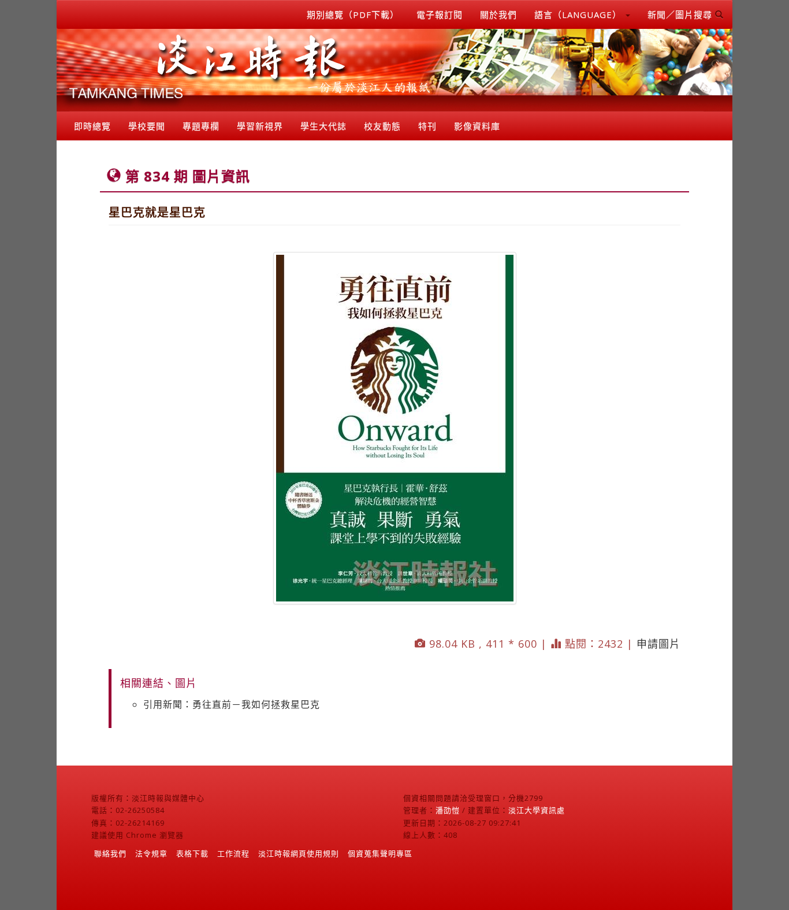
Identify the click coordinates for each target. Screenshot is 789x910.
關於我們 (498, 14)
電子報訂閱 (439, 14)
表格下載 (192, 853)
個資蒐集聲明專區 (380, 853)
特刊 (427, 126)
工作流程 (233, 853)
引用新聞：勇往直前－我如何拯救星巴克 (231, 704)
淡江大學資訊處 (536, 810)
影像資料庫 (477, 126)
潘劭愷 (448, 810)
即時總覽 (92, 126)
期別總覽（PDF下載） (353, 14)
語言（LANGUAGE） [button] (579, 14)
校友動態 (382, 126)
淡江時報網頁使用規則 (298, 853)
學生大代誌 (323, 126)
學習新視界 (260, 126)
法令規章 (151, 853)
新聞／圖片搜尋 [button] (681, 14)
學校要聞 (146, 126)
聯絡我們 (110, 853)
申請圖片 (658, 644)
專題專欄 (201, 126)
